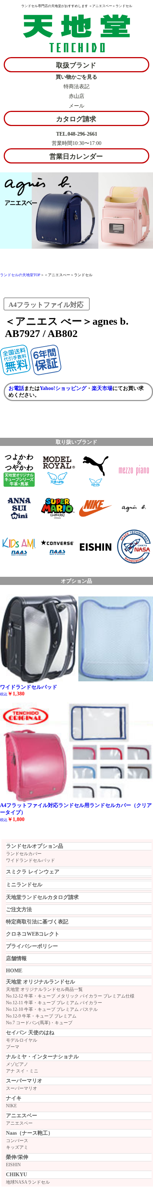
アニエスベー (19, 1123)
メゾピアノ (17, 1064)
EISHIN (13, 1164)
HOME (14, 970)
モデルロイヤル (21, 1040)
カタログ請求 (76, 119)
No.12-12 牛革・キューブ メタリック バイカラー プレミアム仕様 (70, 996)
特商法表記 (76, 86)
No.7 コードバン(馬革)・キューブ (39, 1022)
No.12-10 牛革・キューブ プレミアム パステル (52, 1009)
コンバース (17, 1140)
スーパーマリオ (21, 1088)
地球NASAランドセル (28, 1182)
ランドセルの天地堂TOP (20, 275)
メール (76, 106)
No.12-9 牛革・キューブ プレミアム (41, 1016)
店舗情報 (16, 958)
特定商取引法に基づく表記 (37, 922)
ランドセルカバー (24, 853)
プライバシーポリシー (32, 946)
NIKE (11, 1105)
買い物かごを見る (76, 77)
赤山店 (76, 96)
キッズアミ (17, 1147)
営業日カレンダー (76, 156)
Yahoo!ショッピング (63, 388)
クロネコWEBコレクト (32, 934)
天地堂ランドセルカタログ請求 (42, 897)
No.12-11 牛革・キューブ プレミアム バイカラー (54, 1002)
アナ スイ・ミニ (22, 1071)
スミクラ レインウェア (32, 871)
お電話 (16, 388)
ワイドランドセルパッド (30, 860)
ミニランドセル (24, 884)
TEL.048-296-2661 (76, 134)
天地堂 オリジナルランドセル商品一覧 (44, 989)
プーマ (12, 1046)
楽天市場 (102, 388)
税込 (3, 820)
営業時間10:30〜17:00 (76, 143)
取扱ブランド (76, 65)
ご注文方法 (19, 909)
